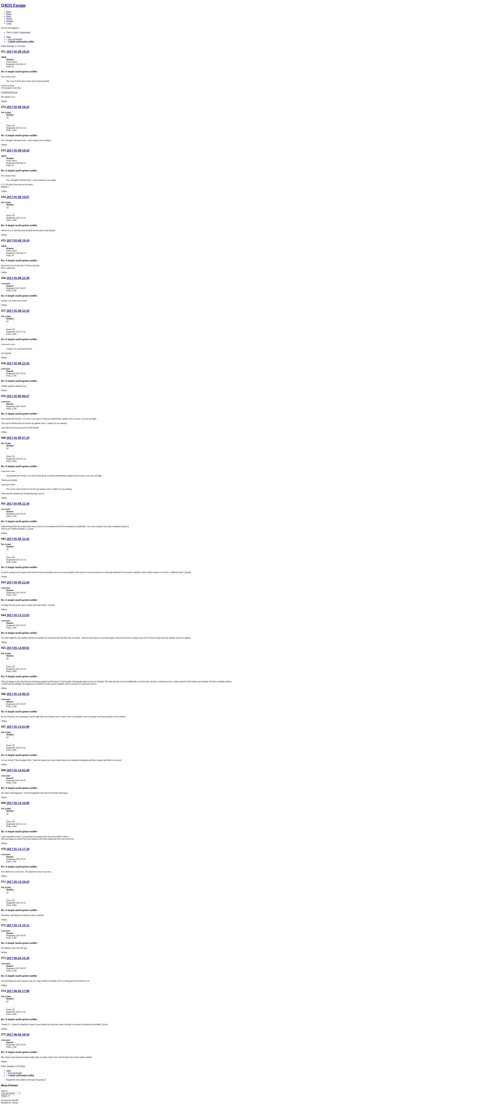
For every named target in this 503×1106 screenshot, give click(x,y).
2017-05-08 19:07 (18, 197)
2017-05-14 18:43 (18, 881)
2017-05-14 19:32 (18, 925)
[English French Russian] (5, 1096)
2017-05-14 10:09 (18, 803)
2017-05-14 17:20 (18, 849)
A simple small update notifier (21, 41)
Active (15, 32)
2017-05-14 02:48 (18, 770)
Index (8, 11)
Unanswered (25, 32)
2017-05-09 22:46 (18, 582)
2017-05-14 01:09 (18, 726)
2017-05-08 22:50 (18, 310)
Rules (8, 16)
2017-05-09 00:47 (18, 396)
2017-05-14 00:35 (18, 694)
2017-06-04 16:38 (18, 958)
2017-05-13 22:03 (18, 615)
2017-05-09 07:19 (18, 437)
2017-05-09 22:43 (18, 538)
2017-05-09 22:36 (18, 503)
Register (9, 21)
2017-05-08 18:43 (18, 51)
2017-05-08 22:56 (18, 363)
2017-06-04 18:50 (18, 1034)
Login (8, 23)
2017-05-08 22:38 (18, 278)
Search (9, 19)
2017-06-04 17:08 (18, 991)
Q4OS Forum (13, 5)
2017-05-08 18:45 (18, 107)
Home (8, 14)
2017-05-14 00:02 (18, 648)
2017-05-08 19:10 (18, 240)
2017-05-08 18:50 (18, 150)
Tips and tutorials (15, 39)
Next (23, 46)
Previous (10, 46)
